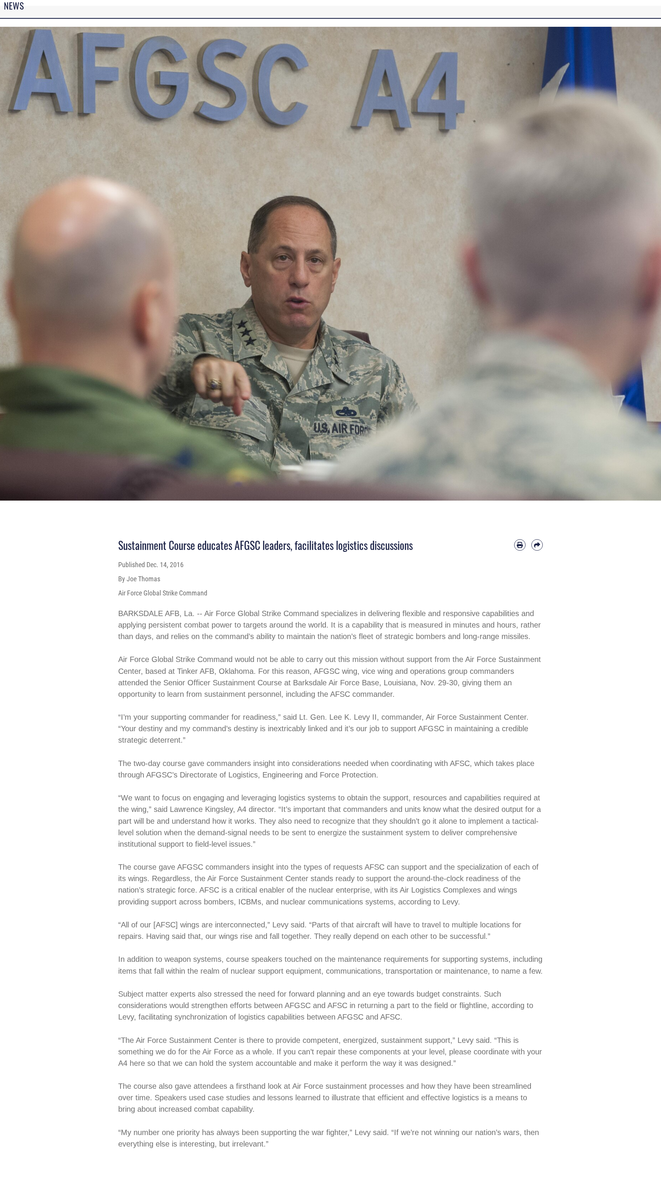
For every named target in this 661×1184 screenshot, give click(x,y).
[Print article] (520, 545)
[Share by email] (537, 545)
